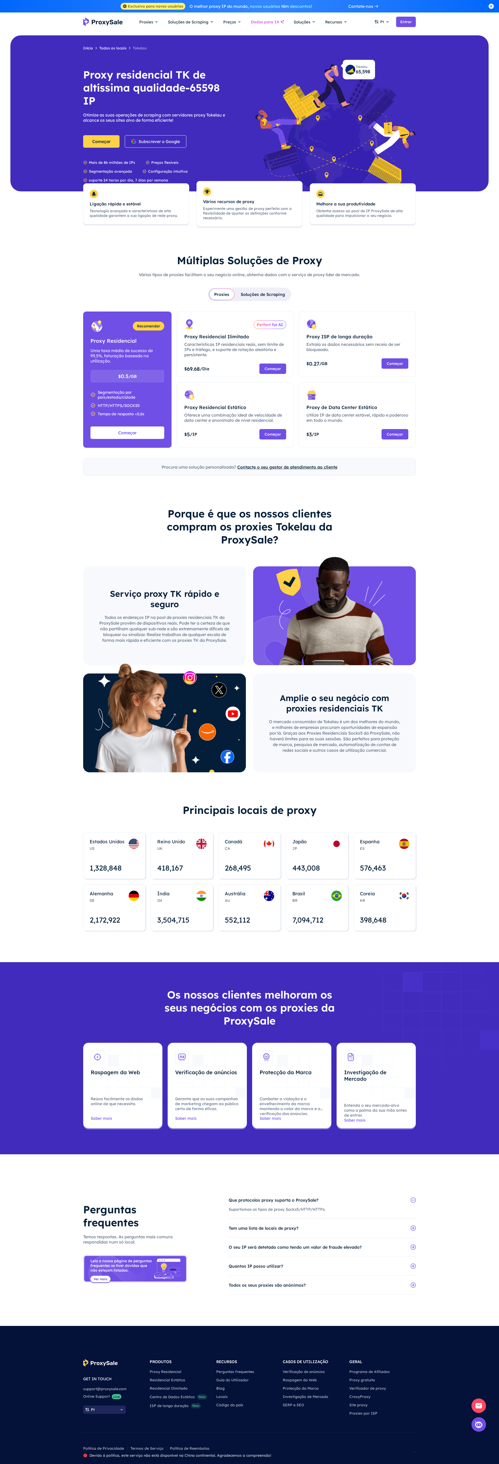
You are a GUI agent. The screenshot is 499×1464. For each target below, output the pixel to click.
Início (88, 48)
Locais (222, 1396)
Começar (101, 141)
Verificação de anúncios (304, 1371)
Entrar (406, 22)
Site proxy (358, 1405)
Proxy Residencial (165, 1371)
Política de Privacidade (103, 1448)
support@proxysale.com (105, 1389)
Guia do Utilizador (232, 1380)
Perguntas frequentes (235, 1371)
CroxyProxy (359, 1396)
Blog (220, 1388)
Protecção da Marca (301, 1388)
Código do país (229, 1405)
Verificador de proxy (367, 1388)
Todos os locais (113, 48)
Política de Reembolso (189, 1448)
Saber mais (101, 1118)
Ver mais (100, 1279)
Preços (229, 22)
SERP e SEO (293, 1405)
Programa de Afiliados (369, 1371)
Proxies (221, 294)
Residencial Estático (167, 1380)
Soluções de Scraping (263, 294)
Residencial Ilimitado (169, 1388)
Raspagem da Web (300, 1380)
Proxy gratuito (362, 1380)
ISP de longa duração (174, 1405)
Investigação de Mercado (305, 1396)
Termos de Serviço (146, 1448)
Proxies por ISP (363, 1413)
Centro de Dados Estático (178, 1397)
